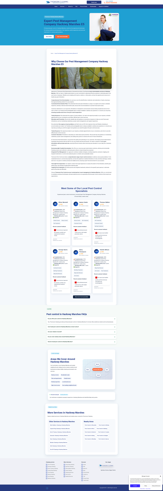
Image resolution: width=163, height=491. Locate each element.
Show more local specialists (81, 296)
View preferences (156, 485)
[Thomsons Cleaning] (57, 2)
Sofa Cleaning (51, 476)
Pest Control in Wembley (90, 439)
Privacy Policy (142, 488)
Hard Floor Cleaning (69, 466)
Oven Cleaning (51, 472)
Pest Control (68, 474)
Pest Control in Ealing (90, 435)
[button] (160, 476)
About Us (70, 6)
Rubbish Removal (69, 476)
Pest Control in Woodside (90, 425)
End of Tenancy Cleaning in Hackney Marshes (60, 432)
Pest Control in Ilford (89, 428)
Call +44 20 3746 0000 (62, 36)
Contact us (85, 474)
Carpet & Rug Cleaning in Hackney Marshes (60, 428)
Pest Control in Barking (102, 428)
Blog (84, 470)
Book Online (49, 36)
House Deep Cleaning (70, 464)
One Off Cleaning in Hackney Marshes (58, 449)
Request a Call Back (103, 6)
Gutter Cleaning (69, 470)
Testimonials (93, 6)
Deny (146, 485)
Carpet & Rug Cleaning (52, 470)
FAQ (76, 6)
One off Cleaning (51, 464)
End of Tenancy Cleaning (53, 468)
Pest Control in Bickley (104, 425)
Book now (94, 2)
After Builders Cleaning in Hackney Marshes (60, 425)
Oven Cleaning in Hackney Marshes (58, 439)
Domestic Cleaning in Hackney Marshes (59, 435)
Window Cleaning (51, 474)
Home (56, 6)
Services (62, 6)
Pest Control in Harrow (104, 439)
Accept (135, 485)
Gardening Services (69, 472)
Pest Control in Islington (102, 435)
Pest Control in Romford (90, 432)
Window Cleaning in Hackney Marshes (58, 442)
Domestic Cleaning (51, 466)
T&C (84, 476)
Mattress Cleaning (51, 478)
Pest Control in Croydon (103, 432)
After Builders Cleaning (70, 468)
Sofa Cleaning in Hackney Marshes (58, 446)
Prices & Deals (83, 6)
